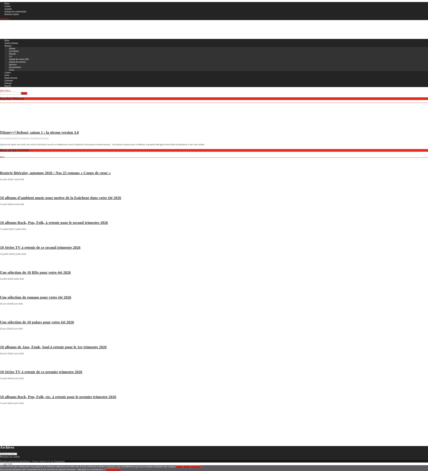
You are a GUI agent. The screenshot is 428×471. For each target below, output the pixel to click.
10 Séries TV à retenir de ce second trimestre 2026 (40, 247)
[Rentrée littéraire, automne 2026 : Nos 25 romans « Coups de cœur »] (6, 166)
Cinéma (7, 72)
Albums (12, 48)
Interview (13, 64)
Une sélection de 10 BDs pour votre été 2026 (35, 272)
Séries (6, 75)
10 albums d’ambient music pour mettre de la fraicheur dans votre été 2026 (60, 198)
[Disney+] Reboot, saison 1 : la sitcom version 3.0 (39, 132)
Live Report (14, 51)
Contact (7, 6)
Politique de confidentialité (15, 11)
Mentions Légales (11, 14)
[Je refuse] (202, 467)
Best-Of (7, 86)
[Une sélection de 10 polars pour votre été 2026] (6, 315)
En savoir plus (196, 467)
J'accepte (179, 467)
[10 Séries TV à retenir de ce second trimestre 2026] (6, 241)
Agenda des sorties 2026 (19, 59)
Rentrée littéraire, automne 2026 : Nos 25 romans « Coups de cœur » (55, 173)
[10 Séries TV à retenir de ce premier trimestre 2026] (6, 365)
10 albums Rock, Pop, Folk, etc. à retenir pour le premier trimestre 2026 (58, 397)
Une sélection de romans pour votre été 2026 (35, 297)
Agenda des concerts (17, 62)
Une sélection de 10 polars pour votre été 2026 (37, 322)
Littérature (8, 80)
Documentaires (15, 67)
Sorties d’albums (11, 43)
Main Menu (5, 90)
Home (6, 3)
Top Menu (4, 18)
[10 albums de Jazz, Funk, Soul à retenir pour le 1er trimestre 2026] (6, 340)
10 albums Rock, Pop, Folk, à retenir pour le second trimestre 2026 (54, 223)
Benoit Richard (42, 138)
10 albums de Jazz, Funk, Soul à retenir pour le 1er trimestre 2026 (53, 347)
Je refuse (187, 467)
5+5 (10, 56)
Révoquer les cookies (10, 456)
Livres (11, 70)
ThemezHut (59, 461)
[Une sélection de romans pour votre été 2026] (6, 291)
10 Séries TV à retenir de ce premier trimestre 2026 (41, 372)
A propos (8, 9)
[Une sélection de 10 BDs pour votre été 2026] (6, 266)
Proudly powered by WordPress (15, 461)
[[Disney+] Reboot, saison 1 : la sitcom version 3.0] (21, 126)
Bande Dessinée (10, 78)
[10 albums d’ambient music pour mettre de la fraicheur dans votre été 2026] (6, 191)
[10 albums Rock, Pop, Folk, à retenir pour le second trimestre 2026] (6, 216)
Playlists (12, 54)
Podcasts (7, 83)
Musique (7, 45)
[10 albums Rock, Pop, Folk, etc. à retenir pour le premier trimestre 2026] (6, 390)
